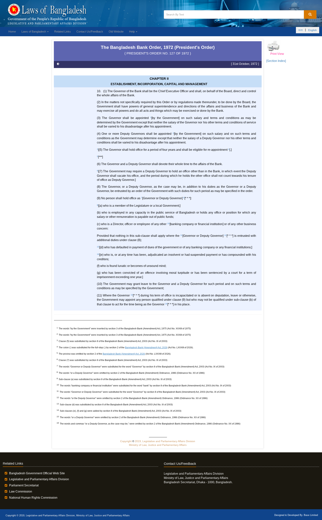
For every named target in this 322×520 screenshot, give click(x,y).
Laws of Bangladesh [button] (34, 31)
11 (181, 235)
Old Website (116, 31)
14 (98, 254)
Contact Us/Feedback (89, 31)
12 (225, 235)
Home (12, 31)
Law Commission (20, 491)
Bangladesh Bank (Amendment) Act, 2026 (146, 347)
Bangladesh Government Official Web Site (37, 473)
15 (132, 295)
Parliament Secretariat (24, 485)
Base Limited (311, 515)
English (312, 30)
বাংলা (300, 30)
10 (168, 223)
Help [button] (132, 31)
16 (166, 304)
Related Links (62, 31)
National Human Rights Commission (33, 497)
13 (98, 247)
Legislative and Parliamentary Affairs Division (39, 479)
